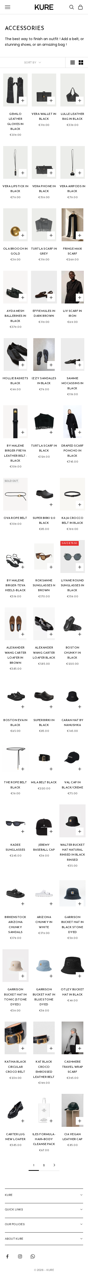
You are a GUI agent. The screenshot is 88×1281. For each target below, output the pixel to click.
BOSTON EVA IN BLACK (15, 722)
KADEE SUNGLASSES (15, 847)
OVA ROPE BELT (15, 518)
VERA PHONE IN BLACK (44, 188)
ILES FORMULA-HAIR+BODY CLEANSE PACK (44, 1139)
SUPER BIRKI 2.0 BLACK (44, 520)
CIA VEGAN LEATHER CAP (73, 1136)
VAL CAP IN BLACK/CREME (72, 784)
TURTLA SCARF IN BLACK (44, 448)
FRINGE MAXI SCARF (72, 251)
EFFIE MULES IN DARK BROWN (44, 313)
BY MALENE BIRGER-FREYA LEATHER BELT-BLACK (15, 453)
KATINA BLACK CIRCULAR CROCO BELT (15, 1066)
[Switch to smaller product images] (81, 62)
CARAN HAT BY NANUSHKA (73, 722)
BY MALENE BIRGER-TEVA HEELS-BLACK (15, 585)
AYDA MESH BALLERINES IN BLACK (15, 316)
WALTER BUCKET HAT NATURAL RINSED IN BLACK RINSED (72, 852)
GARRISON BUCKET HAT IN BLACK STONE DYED (72, 924)
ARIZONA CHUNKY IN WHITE (43, 922)
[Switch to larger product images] (72, 62)
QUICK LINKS (14, 1209)
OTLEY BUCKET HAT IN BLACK (72, 991)
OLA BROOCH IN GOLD (15, 251)
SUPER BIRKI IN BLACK (44, 722)
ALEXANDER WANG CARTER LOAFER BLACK (44, 652)
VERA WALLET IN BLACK (44, 116)
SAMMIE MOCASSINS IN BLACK (73, 383)
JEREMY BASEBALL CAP (44, 847)
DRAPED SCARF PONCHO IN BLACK (72, 450)
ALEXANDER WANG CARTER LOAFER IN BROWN (15, 655)
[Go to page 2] (54, 1165)
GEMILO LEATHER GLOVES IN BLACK (15, 121)
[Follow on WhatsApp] (32, 1256)
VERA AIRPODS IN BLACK (73, 188)
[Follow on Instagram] (20, 1256)
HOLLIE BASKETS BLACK (15, 380)
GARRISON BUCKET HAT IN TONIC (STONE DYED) (15, 997)
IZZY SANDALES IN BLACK (44, 380)
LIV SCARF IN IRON (72, 313)
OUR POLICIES (15, 1224)
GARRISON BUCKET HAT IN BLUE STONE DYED (44, 997)
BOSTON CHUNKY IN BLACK (72, 652)
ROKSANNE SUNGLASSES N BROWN (44, 585)
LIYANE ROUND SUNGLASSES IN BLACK (72, 585)
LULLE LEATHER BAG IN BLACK (72, 116)
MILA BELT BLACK (44, 782)
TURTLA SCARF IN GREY (44, 251)
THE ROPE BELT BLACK (15, 784)
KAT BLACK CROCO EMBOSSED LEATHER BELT (44, 1069)
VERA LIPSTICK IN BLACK (15, 188)
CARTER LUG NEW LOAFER (15, 1136)
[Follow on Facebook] (7, 1256)
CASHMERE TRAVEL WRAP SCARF (72, 1066)
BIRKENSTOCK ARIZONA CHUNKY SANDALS (15, 924)
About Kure (14, 1238)
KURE (9, 1195)
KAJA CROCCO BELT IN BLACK (72, 520)
